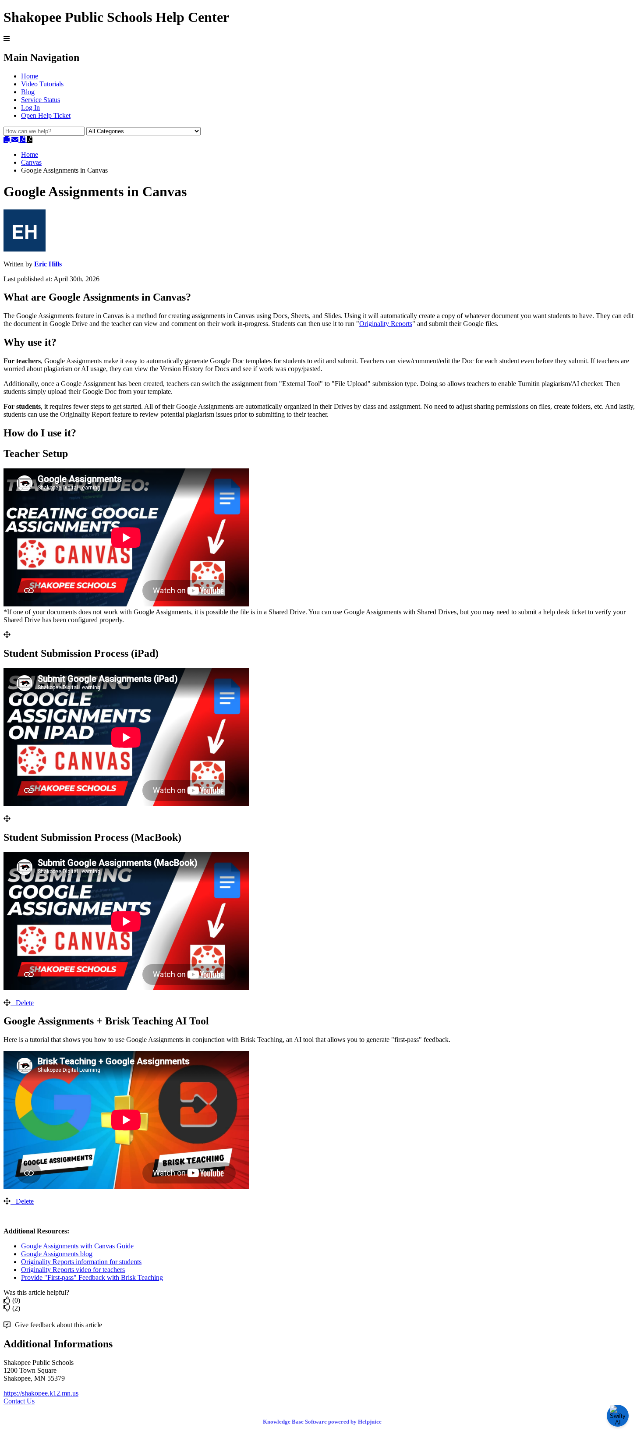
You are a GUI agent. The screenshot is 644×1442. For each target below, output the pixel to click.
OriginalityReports (385, 323)
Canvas (31, 162)
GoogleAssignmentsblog (56, 1254)
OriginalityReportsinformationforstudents (81, 1261)
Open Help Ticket (46, 115)
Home (29, 76)
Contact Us (19, 1401)
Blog (28, 92)
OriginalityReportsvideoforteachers (73, 1269)
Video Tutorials (42, 84)
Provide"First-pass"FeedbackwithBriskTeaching (92, 1277)
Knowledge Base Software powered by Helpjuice (322, 1421)
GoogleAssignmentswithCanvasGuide (77, 1246)
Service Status (40, 99)
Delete (25, 1002)
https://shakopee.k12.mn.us (41, 1393)
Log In (30, 107)
